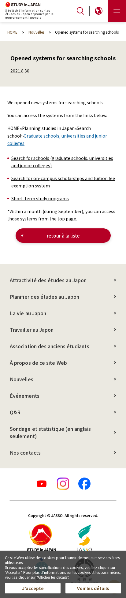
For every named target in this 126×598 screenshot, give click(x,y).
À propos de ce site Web (38, 362)
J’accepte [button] (33, 588)
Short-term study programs (40, 198)
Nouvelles (21, 379)
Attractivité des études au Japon (48, 280)
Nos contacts (25, 452)
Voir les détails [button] (93, 588)
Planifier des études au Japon (44, 296)
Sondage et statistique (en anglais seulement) (50, 432)
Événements (24, 395)
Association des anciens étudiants (49, 346)
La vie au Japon (28, 313)
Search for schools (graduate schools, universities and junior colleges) (62, 161)
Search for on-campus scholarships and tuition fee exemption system (63, 182)
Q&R (15, 412)
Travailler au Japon (32, 329)
